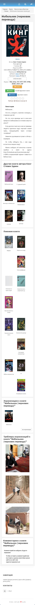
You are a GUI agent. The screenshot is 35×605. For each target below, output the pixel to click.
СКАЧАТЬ (12, 95)
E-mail (10, 591)
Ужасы (6, 11)
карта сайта (22, 579)
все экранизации (26, 429)
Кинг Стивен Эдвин (19, 62)
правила (28, 579)
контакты (15, 579)
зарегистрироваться (13, 562)
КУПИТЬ (18, 87)
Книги (11, 9)
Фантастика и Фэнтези (21, 9)
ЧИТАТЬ (10, 91)
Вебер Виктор (21, 72)
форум (10, 579)
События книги (17, 78)
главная (5, 579)
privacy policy (6, 581)
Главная (5, 9)
